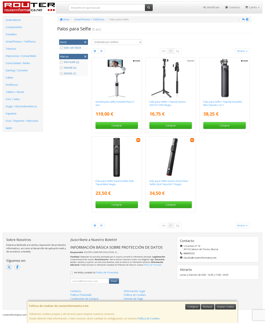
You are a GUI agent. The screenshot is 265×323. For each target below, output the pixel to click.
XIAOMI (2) (70, 67)
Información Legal (134, 291)
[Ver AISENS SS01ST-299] (170, 78)
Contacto (234, 7)
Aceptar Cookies (225, 306)
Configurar (192, 306)
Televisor (11, 48)
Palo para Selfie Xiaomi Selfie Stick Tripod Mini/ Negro (115, 182)
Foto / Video (13, 99)
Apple (9, 128)
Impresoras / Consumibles (21, 56)
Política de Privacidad (152, 265)
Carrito (253, 7)
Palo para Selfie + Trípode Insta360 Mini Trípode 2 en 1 (222, 103)
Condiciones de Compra (84, 298)
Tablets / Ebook (15, 92)
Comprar (117, 125)
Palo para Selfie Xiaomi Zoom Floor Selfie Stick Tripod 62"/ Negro (168, 182)
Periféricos (12, 84)
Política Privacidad (80, 295)
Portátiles (11, 34)
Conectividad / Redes (18, 63)
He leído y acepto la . (96, 272)
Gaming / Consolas (17, 70)
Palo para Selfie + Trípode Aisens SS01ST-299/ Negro (167, 103)
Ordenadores (13, 20)
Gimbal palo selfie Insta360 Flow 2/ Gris (115, 103)
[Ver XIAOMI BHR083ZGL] (170, 157)
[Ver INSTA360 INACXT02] (224, 78)
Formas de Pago (133, 298)
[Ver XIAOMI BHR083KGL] (116, 157)
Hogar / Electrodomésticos (21, 106)
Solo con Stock (72, 47)
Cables (9, 77)
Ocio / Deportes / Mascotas (22, 120)
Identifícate (213, 7)
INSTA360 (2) (71, 62)
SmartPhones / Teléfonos (21, 41)
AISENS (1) (70, 73)
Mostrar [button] (241, 51)
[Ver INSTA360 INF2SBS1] (116, 78)
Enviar (114, 280)
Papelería (11, 113)
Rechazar (207, 306)
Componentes (14, 27)
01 (171, 51)
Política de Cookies (148, 318)
